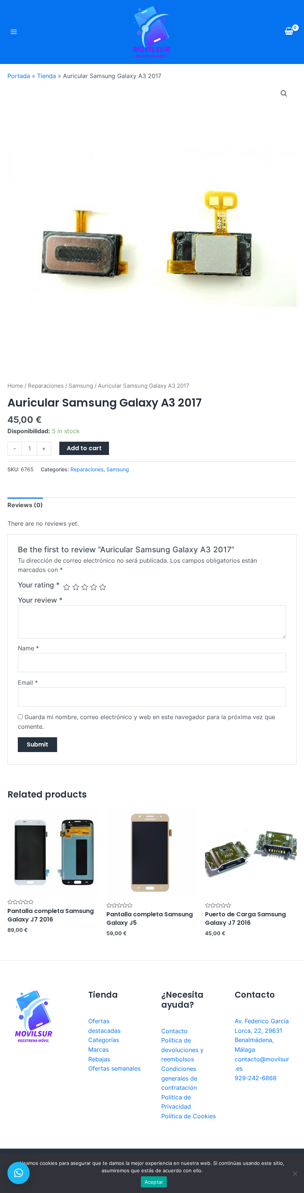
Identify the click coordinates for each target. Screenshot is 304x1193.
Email (28, 682)
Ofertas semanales (114, 1068)
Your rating (39, 584)
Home (15, 385)
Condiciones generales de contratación (179, 1078)
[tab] (25, 505)
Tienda (46, 76)
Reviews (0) (25, 505)
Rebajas (99, 1059)
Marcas (98, 1049)
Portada (18, 76)
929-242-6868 (256, 1078)
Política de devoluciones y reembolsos (182, 1050)
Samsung (81, 385)
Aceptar (154, 1182)
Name (28, 648)
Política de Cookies (188, 1116)
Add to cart (84, 448)
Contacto (174, 1031)
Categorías (103, 1040)
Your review (40, 600)
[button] (18, 1173)
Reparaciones (46, 385)
